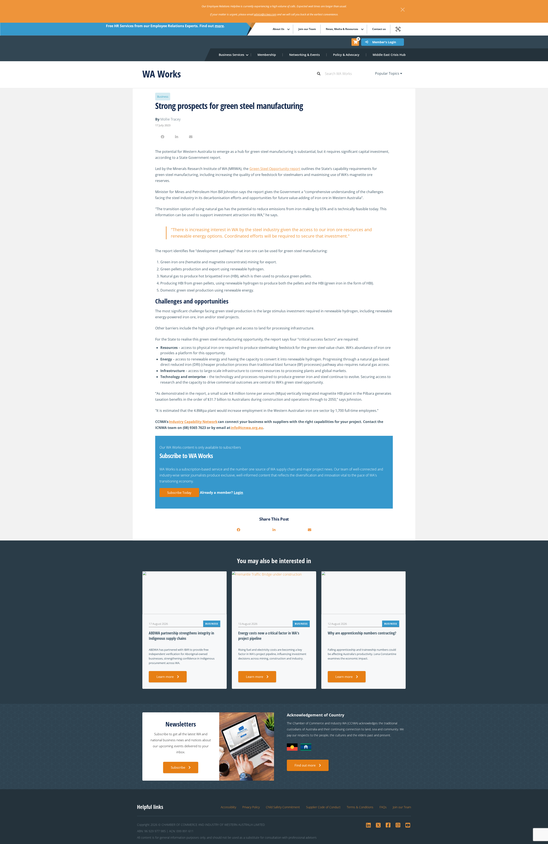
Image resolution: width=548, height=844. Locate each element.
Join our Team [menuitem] (307, 29)
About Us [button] (278, 29)
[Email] (191, 136)
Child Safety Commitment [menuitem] (283, 807)
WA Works (161, 73)
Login (238, 492)
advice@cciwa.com (265, 14)
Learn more (165, 676)
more (219, 26)
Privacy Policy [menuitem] (251, 807)
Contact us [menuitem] (379, 29)
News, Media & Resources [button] (342, 29)
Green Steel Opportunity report (274, 168)
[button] (231, 54)
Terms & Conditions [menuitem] (360, 807)
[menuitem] (267, 54)
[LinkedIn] (176, 136)
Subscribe (178, 767)
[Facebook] (162, 136)
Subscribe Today (179, 492)
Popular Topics (387, 73)
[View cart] (355, 42)
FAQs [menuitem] (383, 807)
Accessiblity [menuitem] (228, 807)
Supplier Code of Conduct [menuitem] (323, 807)
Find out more (305, 765)
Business (162, 96)
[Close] (402, 9)
